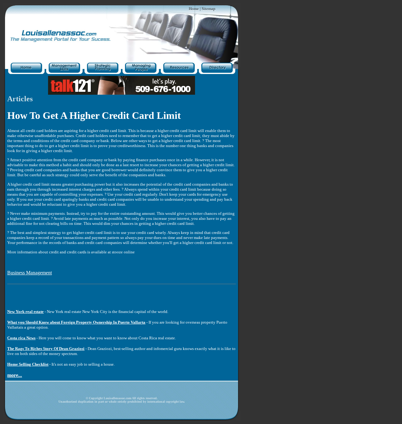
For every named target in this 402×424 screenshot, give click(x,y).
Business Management (29, 272)
